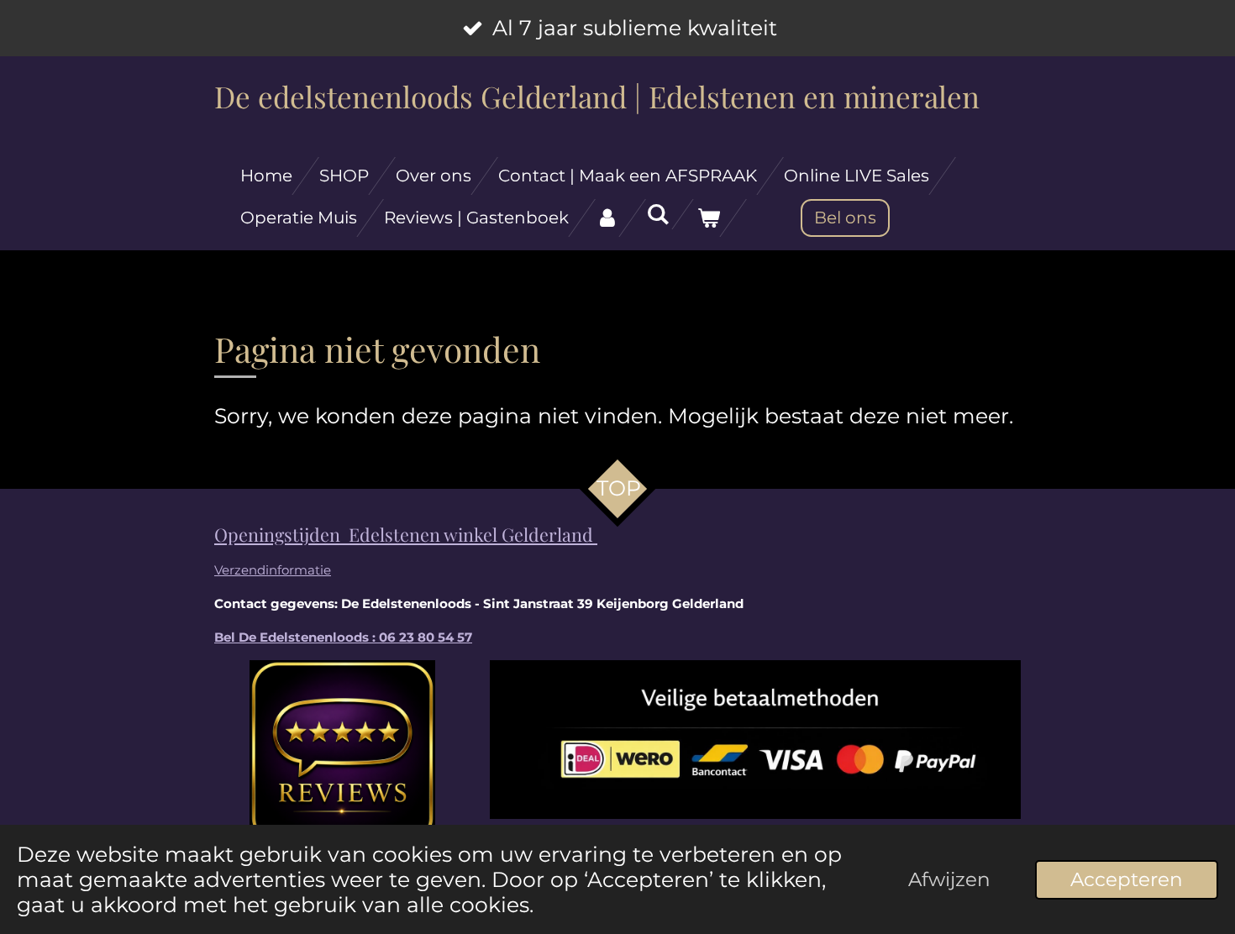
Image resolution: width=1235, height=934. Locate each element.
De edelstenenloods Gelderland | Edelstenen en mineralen (597, 96)
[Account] (607, 218)
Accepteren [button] (1126, 879)
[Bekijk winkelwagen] (708, 218)
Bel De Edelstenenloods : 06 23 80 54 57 (343, 637)
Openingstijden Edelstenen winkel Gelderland (405, 534)
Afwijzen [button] (949, 879)
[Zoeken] (658, 214)
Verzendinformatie (272, 570)
